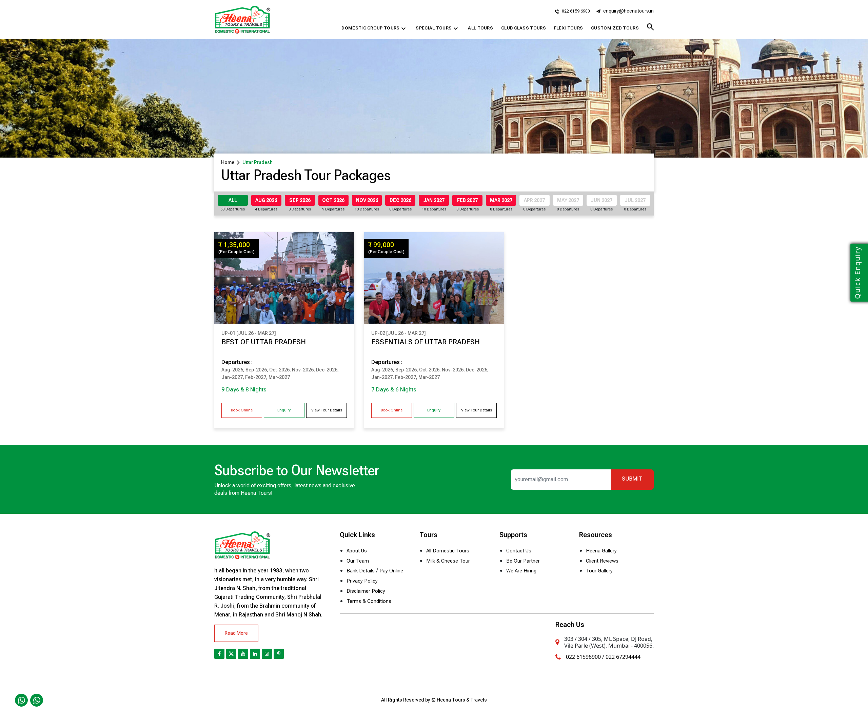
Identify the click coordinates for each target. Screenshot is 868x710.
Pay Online (391, 571)
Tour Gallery (599, 571)
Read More (236, 633)
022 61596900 (583, 657)
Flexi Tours (568, 28)
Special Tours (438, 28)
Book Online (242, 410)
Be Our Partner (523, 561)
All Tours (480, 28)
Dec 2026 (400, 200)
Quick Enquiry (857, 272)
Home (227, 162)
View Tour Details (326, 410)
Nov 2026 (367, 200)
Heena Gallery (601, 551)
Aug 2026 (266, 200)
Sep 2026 (300, 200)
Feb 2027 (467, 200)
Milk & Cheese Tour (448, 561)
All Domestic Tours (447, 551)
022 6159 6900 (575, 11)
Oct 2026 (333, 200)
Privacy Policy (362, 581)
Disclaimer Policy (366, 591)
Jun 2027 (601, 200)
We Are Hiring (521, 571)
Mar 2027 (501, 200)
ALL (233, 200)
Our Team (358, 561)
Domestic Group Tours (374, 28)
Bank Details (361, 571)
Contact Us (518, 551)
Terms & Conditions (369, 601)
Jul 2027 (635, 200)
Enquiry (284, 410)
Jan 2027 (434, 200)
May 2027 (568, 200)
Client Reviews (602, 561)
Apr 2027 (534, 200)
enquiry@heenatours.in (628, 11)
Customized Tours (615, 28)
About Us (357, 551)
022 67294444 (623, 657)
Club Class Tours (523, 28)
